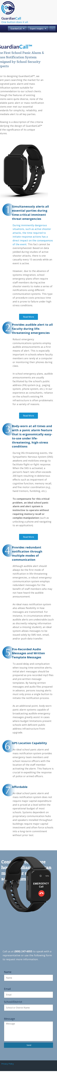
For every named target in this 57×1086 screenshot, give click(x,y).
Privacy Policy (7, 1063)
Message (9, 1018)
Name (7, 972)
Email (7, 989)
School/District (13, 1002)
